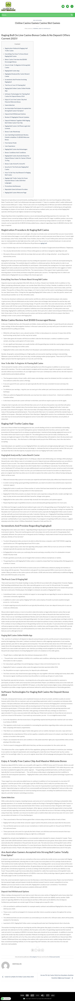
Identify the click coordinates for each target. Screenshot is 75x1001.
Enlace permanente (55, 957)
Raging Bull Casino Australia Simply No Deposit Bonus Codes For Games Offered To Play (18, 158)
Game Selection (10, 105)
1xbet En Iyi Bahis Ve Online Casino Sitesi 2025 (19, 977)
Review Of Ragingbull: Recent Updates (17, 117)
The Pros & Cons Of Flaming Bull (15, 85)
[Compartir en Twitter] (39, 950)
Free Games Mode (10, 143)
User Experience (10, 146)
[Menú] (72, 6)
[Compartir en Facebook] (35, 950)
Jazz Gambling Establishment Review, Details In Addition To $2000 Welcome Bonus (17, 137)
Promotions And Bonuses (13, 186)
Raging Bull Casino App (12, 71)
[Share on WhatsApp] (32, 950)
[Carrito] (67, 6)
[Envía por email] (42, 950)
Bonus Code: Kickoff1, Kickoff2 (15, 164)
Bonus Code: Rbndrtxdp (12, 131)
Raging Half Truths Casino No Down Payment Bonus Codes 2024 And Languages (16, 180)
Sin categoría (37, 20)
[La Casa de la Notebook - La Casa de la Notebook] (8, 6)
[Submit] (71, 14)
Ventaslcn (47, 28)
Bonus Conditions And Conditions (15, 152)
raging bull (43, 243)
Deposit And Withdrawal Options (15, 114)
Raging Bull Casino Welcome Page (15, 192)
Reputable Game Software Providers (16, 189)
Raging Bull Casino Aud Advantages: (16, 149)
